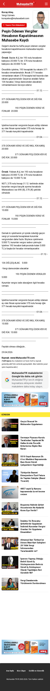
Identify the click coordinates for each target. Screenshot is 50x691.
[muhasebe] (25, 6)
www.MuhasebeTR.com (22, 357)
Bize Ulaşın (21, 671)
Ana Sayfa (10, 671)
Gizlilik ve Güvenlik (36, 671)
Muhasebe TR (12, 679)
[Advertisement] (25, 616)
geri (4, 4)
